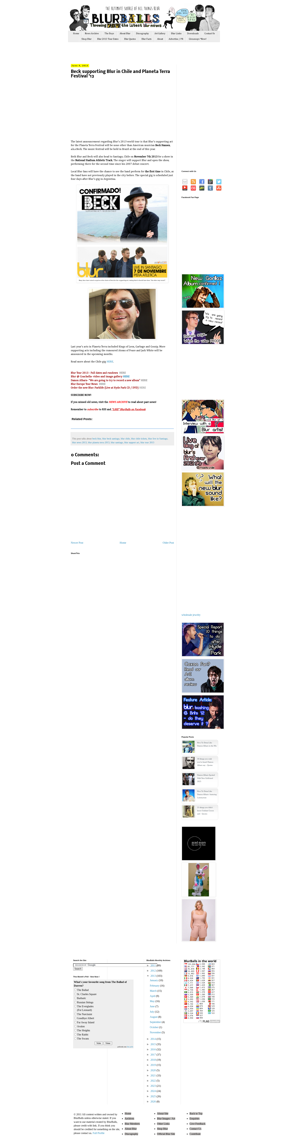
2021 (153, 1075)
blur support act (131, 442)
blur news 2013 (79, 442)
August (154, 1016)
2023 (153, 1085)
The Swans (83, 1038)
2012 (153, 970)
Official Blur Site (166, 1133)
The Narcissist (84, 1014)
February (155, 985)
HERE (110, 361)
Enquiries (195, 1118)
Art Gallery (159, 33)
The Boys (109, 33)
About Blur (125, 33)
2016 (153, 1049)
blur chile (125, 438)
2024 (153, 1091)
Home (76, 33)
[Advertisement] (133, 54)
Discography (142, 33)
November (156, 1032)
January (154, 980)
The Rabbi (82, 1034)
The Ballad (83, 990)
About (160, 39)
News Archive (92, 33)
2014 (153, 1038)
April (153, 996)
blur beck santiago (111, 438)
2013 (153, 975)
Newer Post (77, 542)
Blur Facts (147, 39)
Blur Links (176, 33)
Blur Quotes (130, 39)
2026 (153, 1101)
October (154, 1027)
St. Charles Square (86, 994)
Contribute (195, 1133)
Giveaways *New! (197, 39)
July (152, 1011)
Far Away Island (85, 1022)
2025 (153, 1096)
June (152, 1006)
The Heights (83, 1030)
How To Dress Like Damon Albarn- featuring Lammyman (207, 794)
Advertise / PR (176, 39)
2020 (153, 1070)
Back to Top (196, 1113)
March (153, 990)
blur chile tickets (139, 438)
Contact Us (209, 33)
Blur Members (132, 1123)
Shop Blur (87, 39)
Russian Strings (85, 1002)
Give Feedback (198, 1123)
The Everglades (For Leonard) (85, 1008)
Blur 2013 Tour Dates (107, 39)
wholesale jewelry (191, 614)
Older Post (168, 542)
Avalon (81, 1026)
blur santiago (117, 442)
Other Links (163, 1123)
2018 (153, 1059)
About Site (162, 1113)
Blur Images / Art (166, 1118)
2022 (153, 1080)
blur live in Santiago (158, 438)
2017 (153, 1054)
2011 (153, 965)
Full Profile (98, 1133)
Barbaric (81, 998)
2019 (153, 1065)
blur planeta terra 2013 (99, 442)
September (156, 1022)
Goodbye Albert (85, 1018)
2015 (153, 1044)
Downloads (193, 33)
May (152, 1001)
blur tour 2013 (147, 442)
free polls (130, 1047)
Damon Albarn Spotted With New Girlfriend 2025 (206, 778)
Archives (129, 1118)
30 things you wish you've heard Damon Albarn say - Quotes (205, 762)
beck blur (96, 438)
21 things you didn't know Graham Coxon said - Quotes (205, 810)
